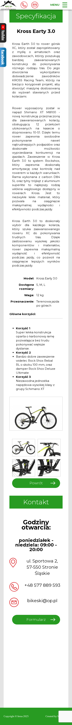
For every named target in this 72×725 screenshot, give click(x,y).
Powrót (36, 483)
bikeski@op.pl (42, 600)
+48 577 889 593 (42, 585)
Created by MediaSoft (57, 716)
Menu (55, 5)
